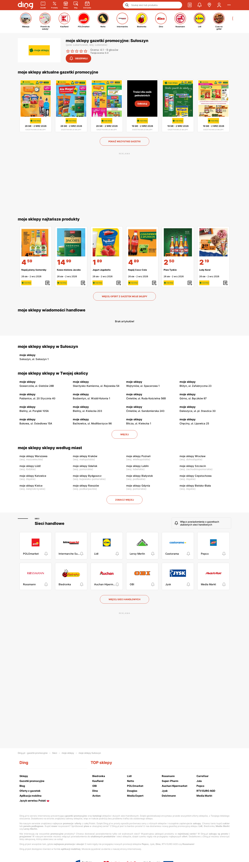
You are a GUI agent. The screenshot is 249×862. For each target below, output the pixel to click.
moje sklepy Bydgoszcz (87, 475)
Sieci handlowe (49, 523)
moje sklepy (68, 753)
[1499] (71, 242)
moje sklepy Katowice (32, 475)
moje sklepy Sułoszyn (90, 753)
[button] (190, 5)
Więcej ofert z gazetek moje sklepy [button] (124, 296)
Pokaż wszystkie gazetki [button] (124, 141)
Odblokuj (142, 103)
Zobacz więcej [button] (124, 499)
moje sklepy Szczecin (193, 466)
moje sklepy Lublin (137, 466)
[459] (35, 242)
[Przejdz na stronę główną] (25, 5)
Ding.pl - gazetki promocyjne (33, 753)
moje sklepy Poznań (138, 456)
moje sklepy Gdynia (138, 485)
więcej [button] (124, 434)
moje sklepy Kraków (85, 456)
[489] (142, 242)
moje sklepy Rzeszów (86, 485)
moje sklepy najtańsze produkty (49, 219)
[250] (178, 242)
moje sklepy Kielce (31, 485)
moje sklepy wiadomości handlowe (51, 310)
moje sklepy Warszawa (33, 456)
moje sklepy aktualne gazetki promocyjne (58, 72)
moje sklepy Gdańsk (85, 466)
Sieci (37, 519)
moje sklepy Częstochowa (196, 475)
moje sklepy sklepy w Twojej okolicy (53, 373)
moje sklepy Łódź (30, 466)
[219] (213, 242)
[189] (106, 242)
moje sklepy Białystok (139, 475)
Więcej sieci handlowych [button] (124, 599)
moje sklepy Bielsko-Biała (195, 485)
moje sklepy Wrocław (192, 456)
